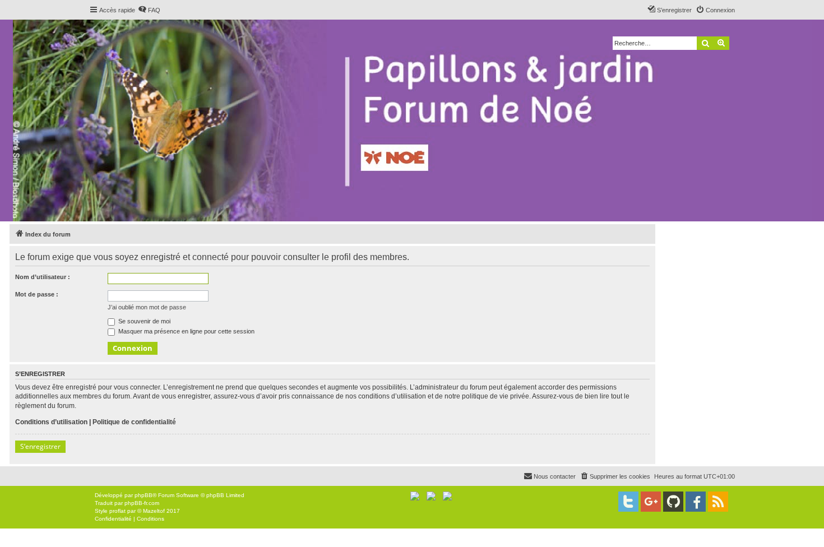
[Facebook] (696, 502)
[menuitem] (149, 10)
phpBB (143, 495)
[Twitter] (628, 502)
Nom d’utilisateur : (42, 277)
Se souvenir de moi (143, 321)
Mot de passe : (36, 294)
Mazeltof (154, 511)
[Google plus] (651, 502)
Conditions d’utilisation (51, 422)
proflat (117, 511)
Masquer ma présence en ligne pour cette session (185, 331)
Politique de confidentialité (134, 422)
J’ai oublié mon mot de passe (147, 307)
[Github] (673, 502)
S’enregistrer (40, 446)
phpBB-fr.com (141, 503)
